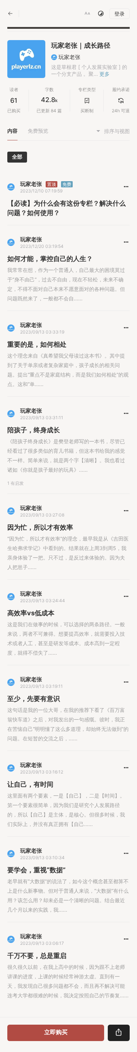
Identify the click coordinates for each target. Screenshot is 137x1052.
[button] (87, 13)
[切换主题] (100, 13)
